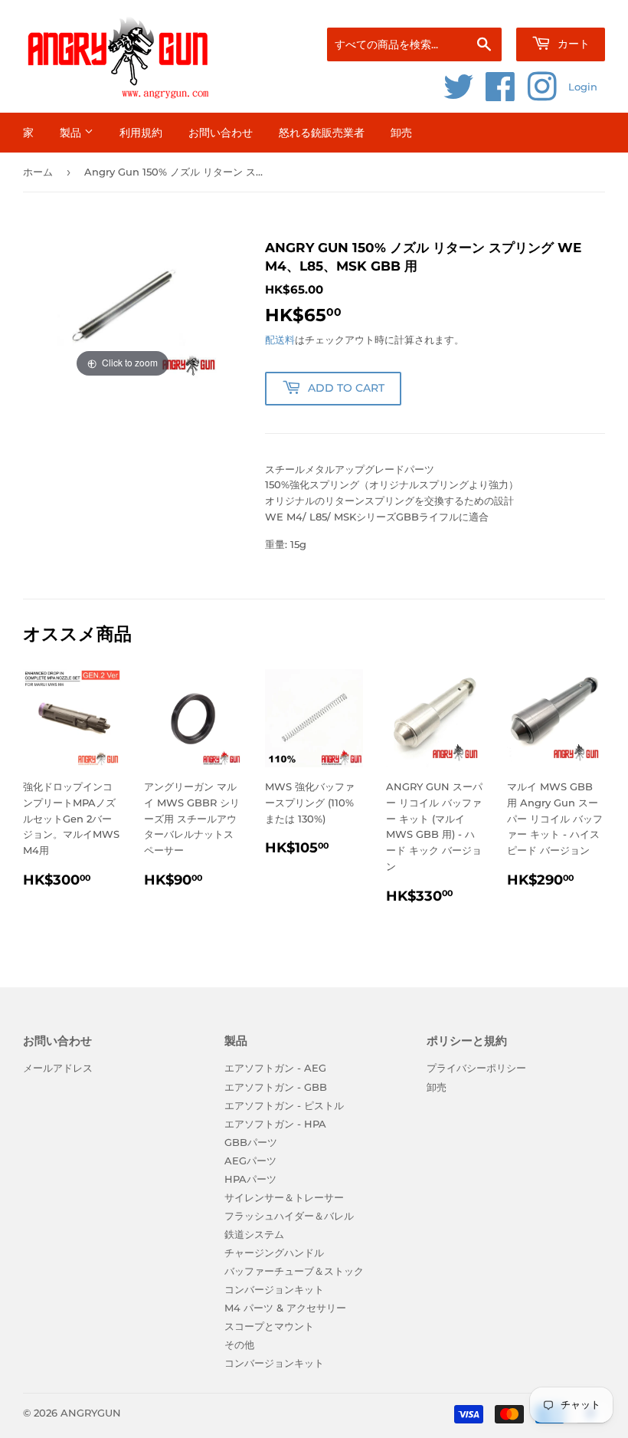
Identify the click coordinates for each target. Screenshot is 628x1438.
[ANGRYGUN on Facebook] (500, 95)
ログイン (466, 8)
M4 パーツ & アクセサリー (285, 1308)
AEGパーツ (250, 1160)
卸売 (401, 133)
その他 (239, 1344)
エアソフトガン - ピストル (284, 1105)
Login (582, 86)
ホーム (38, 172)
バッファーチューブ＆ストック (294, 1271)
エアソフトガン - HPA (275, 1124)
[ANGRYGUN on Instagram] (542, 95)
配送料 (280, 339)
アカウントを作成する (563, 8)
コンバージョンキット (274, 1289)
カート (572, 44)
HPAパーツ (250, 1179)
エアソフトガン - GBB (275, 1087)
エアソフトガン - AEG (275, 1068)
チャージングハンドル (274, 1252)
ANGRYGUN (91, 1413)
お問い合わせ (220, 133)
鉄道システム (254, 1234)
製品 (72, 133)
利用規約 (140, 133)
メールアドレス (58, 1068)
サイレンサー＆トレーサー (284, 1197)
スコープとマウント (269, 1326)
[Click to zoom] (122, 309)
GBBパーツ (250, 1142)
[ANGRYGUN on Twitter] (458, 95)
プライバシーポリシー (476, 1068)
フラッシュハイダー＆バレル (289, 1216)
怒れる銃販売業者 (322, 133)
